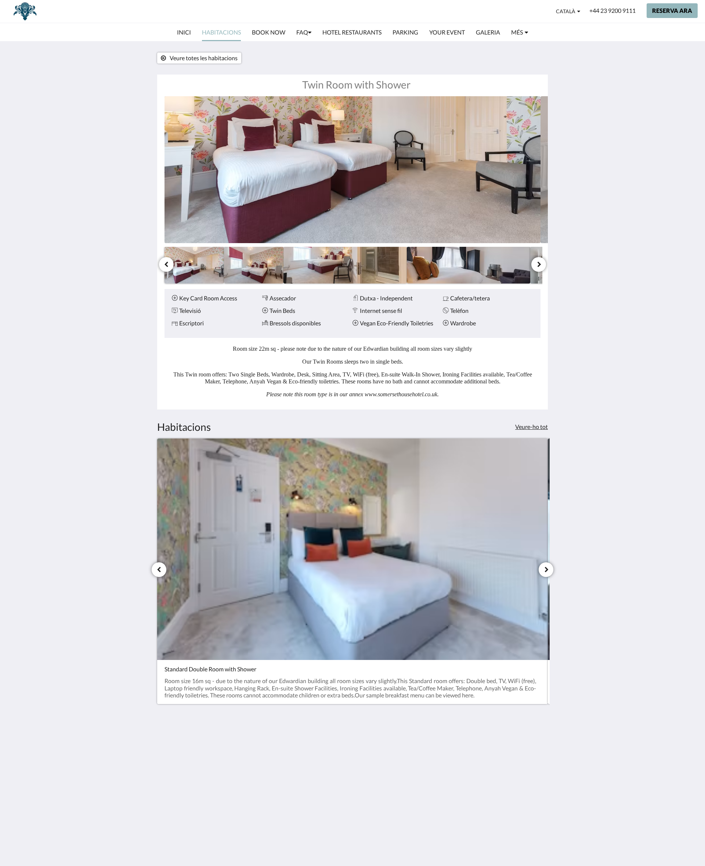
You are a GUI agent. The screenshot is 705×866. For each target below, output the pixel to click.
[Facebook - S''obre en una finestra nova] (513, 747)
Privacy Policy (310, 743)
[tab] (320, 731)
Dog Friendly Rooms (318, 762)
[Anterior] (166, 264)
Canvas (508, 806)
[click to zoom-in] (352, 169)
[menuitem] (184, 32)
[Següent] (538, 264)
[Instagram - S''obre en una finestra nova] (533, 747)
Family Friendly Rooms (311, 771)
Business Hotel (311, 780)
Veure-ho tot (531, 426)
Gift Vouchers (309, 787)
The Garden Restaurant (307, 752)
